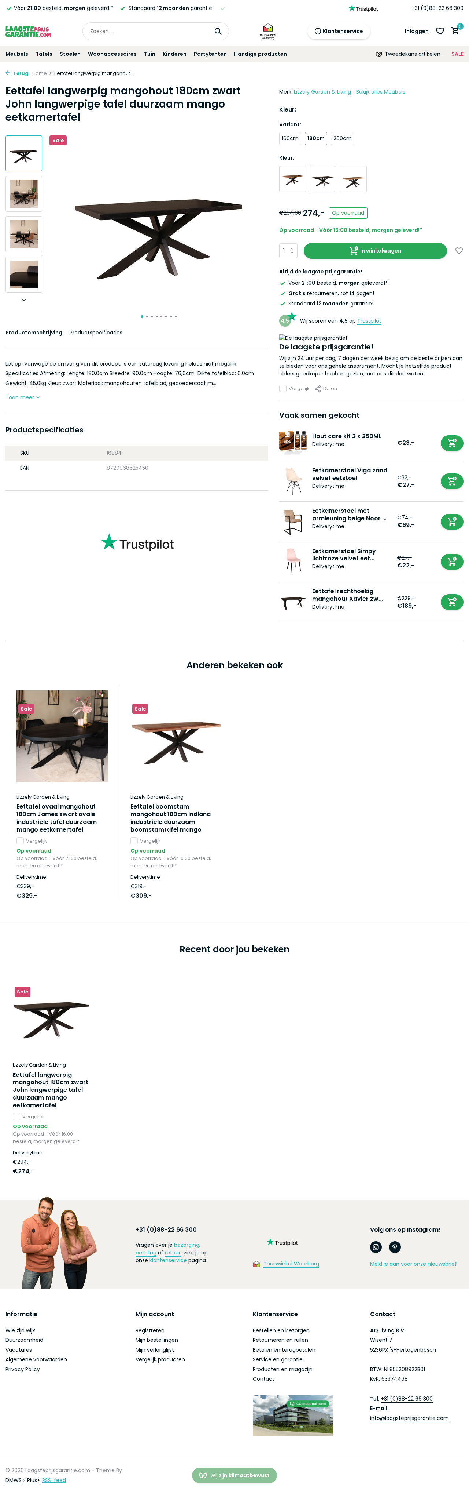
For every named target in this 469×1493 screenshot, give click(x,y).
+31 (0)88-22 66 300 (437, 8)
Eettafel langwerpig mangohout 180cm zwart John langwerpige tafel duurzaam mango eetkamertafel (50, 1090)
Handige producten (260, 54)
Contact (263, 1379)
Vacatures (18, 1350)
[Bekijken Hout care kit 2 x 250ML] (293, 443)
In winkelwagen (380, 250)
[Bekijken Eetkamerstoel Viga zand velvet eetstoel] (293, 481)
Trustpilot (369, 320)
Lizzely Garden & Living (322, 91)
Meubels (16, 54)
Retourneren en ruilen (280, 1340)
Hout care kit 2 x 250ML (346, 436)
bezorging (186, 1245)
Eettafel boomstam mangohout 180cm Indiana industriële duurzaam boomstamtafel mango (170, 818)
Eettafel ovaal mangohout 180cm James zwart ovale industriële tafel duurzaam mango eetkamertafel (56, 818)
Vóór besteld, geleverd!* (338, 283)
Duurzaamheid (24, 1340)
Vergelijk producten (160, 1359)
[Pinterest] (395, 1247)
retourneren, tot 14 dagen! (331, 293)
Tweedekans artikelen (412, 54)
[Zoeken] (218, 31)
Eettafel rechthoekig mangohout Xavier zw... (347, 595)
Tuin (149, 54)
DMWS (13, 1480)
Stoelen (70, 54)
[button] (142, 316)
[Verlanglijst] (440, 31)
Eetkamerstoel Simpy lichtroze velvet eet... (344, 555)
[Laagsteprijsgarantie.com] (28, 31)
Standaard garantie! (330, 303)
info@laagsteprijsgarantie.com (409, 1418)
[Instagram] (376, 1247)
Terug (20, 73)
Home (39, 73)
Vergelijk (299, 388)
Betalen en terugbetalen (284, 1350)
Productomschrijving (33, 332)
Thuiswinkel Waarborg (291, 1263)
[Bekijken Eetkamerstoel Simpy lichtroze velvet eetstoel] (293, 561)
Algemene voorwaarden (36, 1359)
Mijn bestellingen (157, 1340)
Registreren (150, 1330)
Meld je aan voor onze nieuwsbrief (413, 1264)
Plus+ (33, 1480)
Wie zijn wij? (20, 1330)
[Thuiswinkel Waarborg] (268, 31)
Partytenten (210, 54)
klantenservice (168, 1260)
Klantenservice (343, 31)
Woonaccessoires (112, 54)
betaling (146, 1252)
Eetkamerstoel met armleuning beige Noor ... (349, 514)
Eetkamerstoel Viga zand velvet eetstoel (349, 474)
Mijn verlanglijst (155, 1350)
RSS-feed (54, 1480)
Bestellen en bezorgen (281, 1330)
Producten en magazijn (283, 1369)
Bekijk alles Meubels (380, 91)
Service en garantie (278, 1359)
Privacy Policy (22, 1369)
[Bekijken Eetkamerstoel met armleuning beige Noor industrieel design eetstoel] (293, 521)
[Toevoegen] (452, 443)
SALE (457, 54)
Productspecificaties (96, 332)
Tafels (44, 54)
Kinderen (175, 54)
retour (173, 1252)
